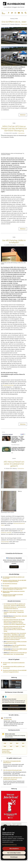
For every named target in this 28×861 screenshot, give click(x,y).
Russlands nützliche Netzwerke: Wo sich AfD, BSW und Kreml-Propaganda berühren (14, 581)
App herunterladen (14, 705)
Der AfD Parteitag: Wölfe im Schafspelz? (14, 241)
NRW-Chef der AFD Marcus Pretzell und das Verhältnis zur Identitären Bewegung (14, 128)
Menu (3, 13)
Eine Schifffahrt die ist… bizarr (14, 22)
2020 (17, 746)
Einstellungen (14, 857)
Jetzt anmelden (14, 566)
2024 (17, 743)
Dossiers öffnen (6, 751)
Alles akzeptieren (14, 848)
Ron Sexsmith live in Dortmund (10, 583)
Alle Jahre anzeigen (6, 752)
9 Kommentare (20, 468)
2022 (5, 746)
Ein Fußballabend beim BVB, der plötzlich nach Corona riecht (13, 577)
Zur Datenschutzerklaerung (9, 844)
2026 (5, 743)
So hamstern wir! (8, 719)
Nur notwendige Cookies (14, 852)
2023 (23, 743)
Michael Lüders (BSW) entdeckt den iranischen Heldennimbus (14, 592)
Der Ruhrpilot (6, 585)
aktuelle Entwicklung (8, 385)
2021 (11, 746)
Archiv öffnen (14, 739)
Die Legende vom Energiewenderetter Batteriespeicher (12, 761)
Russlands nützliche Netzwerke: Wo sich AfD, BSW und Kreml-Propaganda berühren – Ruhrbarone (14, 621)
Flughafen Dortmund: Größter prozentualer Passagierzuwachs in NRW (13, 595)
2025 (11, 743)
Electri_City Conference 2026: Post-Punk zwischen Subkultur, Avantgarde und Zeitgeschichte (15, 588)
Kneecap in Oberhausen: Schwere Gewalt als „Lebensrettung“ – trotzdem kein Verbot (14, 612)
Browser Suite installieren (14, 708)
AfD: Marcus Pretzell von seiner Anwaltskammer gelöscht (14, 464)
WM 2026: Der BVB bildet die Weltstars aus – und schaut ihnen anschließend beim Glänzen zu (15, 607)
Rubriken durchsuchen (7, 749)
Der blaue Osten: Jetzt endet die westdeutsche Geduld (14, 663)
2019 (23, 746)
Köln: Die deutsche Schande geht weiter (12, 770)
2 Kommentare (24, 24)
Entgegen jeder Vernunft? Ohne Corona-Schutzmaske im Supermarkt (12, 778)
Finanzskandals (5, 541)
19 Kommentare (20, 245)
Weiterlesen (23, 114)
